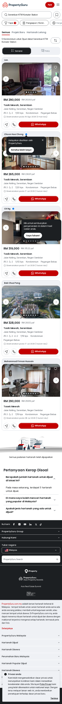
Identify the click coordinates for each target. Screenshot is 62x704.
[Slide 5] (35, 92)
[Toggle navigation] (58, 5)
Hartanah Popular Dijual (14, 663)
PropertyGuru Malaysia (14, 635)
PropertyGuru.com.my (12, 604)
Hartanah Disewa (11, 649)
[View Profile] (31, 60)
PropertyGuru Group (12, 531)
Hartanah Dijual (10, 642)
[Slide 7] (37, 166)
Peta (47, 51)
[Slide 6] (35, 166)
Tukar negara (9, 545)
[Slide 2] (28, 92)
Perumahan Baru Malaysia (15, 656)
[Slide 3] (31, 92)
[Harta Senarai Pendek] (55, 67)
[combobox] (29, 15)
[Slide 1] (26, 92)
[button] (6, 32)
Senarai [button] (18, 51)
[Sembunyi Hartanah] (49, 67)
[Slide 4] (33, 92)
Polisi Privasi (45, 684)
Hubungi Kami (9, 537)
